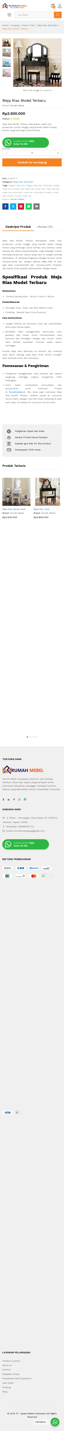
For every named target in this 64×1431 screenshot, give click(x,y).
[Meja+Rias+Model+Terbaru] (13, 206)
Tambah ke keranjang (32, 162)
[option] (16, 500)
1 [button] (27, 737)
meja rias (40, 189)
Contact (6, 1369)
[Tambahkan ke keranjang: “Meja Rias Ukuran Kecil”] (13, 504)
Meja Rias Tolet (42, 509)
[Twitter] (3, 799)
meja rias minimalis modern (37, 192)
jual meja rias (27, 189)
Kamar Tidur (28, 25)
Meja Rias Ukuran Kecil (14, 509)
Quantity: (6, 149)
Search (58, 15)
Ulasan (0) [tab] (45, 226)
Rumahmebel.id (17, 392)
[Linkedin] (8, 799)
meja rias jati (52, 189)
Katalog (15, 25)
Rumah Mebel (17, 105)
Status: (6, 118)
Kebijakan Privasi (10, 1374)
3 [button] (33, 737)
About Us (7, 1365)
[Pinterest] (14, 799)
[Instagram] (19, 800)
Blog (4, 1391)
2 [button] (30, 737)
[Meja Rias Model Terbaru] (5, 206)
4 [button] (36, 737)
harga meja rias (17, 185)
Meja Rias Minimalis (47, 25)
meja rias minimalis (12, 192)
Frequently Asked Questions (16, 1378)
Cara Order (8, 1383)
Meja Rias (47, 261)
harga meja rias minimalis (39, 185)
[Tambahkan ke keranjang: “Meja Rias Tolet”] (44, 504)
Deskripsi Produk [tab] (18, 226)
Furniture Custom (11, 1361)
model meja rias (23, 196)
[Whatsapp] (25, 799)
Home (5, 25)
